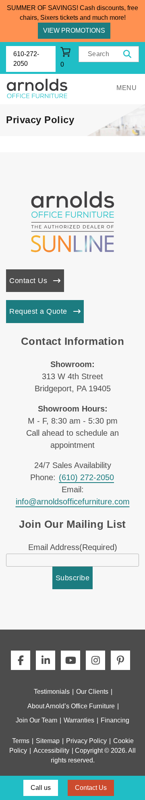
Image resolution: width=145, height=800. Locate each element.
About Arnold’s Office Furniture (71, 706)
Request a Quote (38, 311)
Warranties (79, 720)
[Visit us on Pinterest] (120, 660)
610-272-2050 (26, 58)
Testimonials (52, 691)
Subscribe (73, 578)
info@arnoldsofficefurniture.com (73, 501)
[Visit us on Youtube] (70, 660)
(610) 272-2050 (86, 477)
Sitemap (48, 740)
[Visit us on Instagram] (95, 660)
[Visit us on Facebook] (20, 660)
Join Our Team (36, 720)
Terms (20, 740)
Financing (115, 720)
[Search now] (127, 54)
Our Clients (92, 691)
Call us (41, 787)
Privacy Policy (86, 740)
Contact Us (28, 281)
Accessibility (51, 750)
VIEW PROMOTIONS (74, 30)
